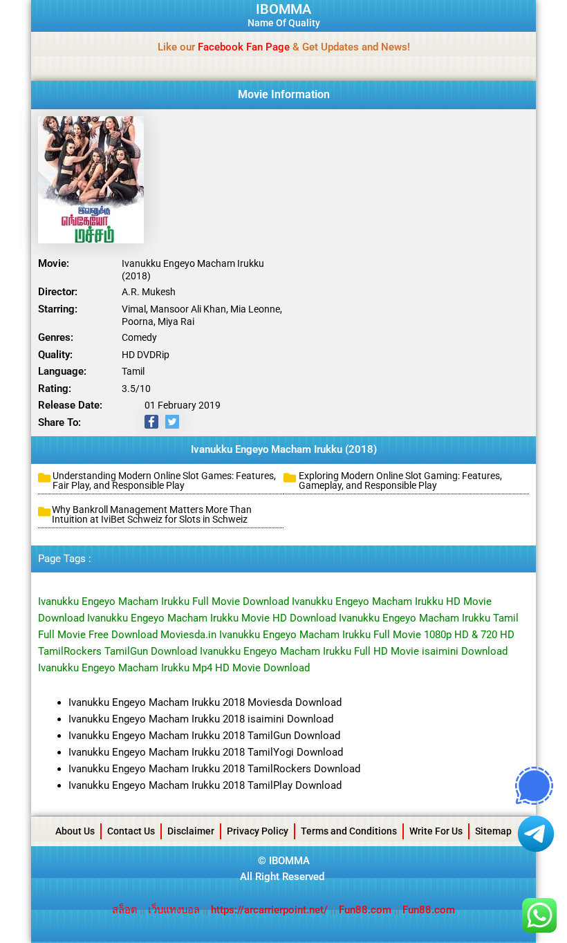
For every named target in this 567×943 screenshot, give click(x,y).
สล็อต (126, 910)
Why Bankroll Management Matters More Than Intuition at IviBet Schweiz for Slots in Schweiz (152, 514)
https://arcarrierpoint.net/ (269, 910)
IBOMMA (283, 9)
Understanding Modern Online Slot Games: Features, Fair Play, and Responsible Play (164, 480)
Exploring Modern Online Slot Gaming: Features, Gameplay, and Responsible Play (400, 480)
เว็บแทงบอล (175, 910)
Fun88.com (365, 910)
